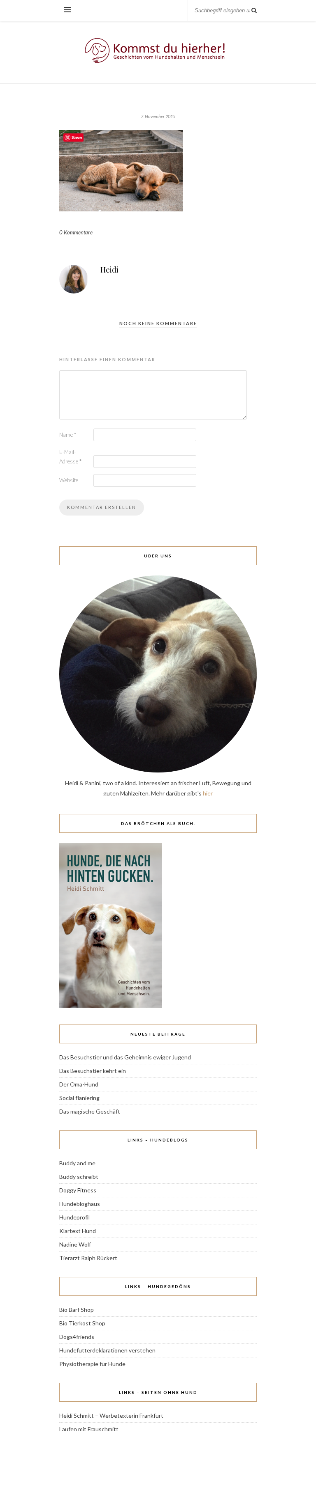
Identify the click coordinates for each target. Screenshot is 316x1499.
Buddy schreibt (78, 1176)
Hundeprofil (74, 1217)
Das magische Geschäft (89, 1111)
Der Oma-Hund (78, 1084)
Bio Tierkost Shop (82, 1323)
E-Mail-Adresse (70, 457)
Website (68, 480)
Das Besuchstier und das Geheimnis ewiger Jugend (125, 1057)
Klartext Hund (77, 1230)
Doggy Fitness (77, 1190)
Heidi (109, 270)
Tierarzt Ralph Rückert (88, 1257)
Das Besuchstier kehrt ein (92, 1070)
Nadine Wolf (75, 1244)
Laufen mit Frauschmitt (88, 1429)
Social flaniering (79, 1097)
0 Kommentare (76, 232)
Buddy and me (77, 1163)
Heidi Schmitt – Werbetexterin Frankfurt (111, 1415)
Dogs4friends (76, 1336)
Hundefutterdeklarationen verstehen (107, 1350)
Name (67, 434)
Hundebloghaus (79, 1203)
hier (208, 793)
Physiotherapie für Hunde (92, 1363)
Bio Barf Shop (76, 1309)
